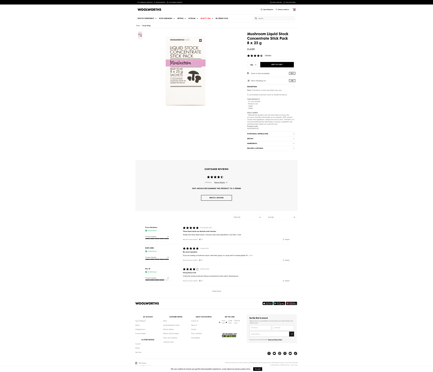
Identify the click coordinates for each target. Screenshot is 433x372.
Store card (223, 322)
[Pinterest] (280, 353)
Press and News (196, 333)
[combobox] (276, 18)
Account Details (140, 333)
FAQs (165, 321)
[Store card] (219, 322)
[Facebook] (270, 353)
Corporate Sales (168, 342)
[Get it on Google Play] (279, 303)
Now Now (138, 352)
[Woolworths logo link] (149, 9)
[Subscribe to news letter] (291, 334)
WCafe (137, 348)
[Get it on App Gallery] (292, 303)
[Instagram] (286, 353)
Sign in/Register (140, 321)
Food (138, 25)
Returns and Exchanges (171, 333)
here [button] (248, 369)
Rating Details (219, 182)
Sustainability (195, 338)
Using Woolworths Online (171, 325)
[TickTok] (296, 353)
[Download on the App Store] (268, 303)
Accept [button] (257, 369)
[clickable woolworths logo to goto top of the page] (147, 303)
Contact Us (194, 321)
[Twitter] (275, 353)
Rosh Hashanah (165, 18)
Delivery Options (168, 329)
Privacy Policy (294, 365)
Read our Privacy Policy (275, 339)
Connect (138, 344)
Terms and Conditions (170, 338)
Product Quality (150, 236)
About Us (194, 325)
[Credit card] (226, 322)
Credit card (230, 322)
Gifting (180, 18)
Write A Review (216, 198)
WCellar (191, 18)
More (251, 255)
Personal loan (237, 322)
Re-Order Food (222, 18)
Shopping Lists (140, 329)
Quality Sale (205, 18)
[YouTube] (291, 353)
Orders (137, 325)
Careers (193, 329)
